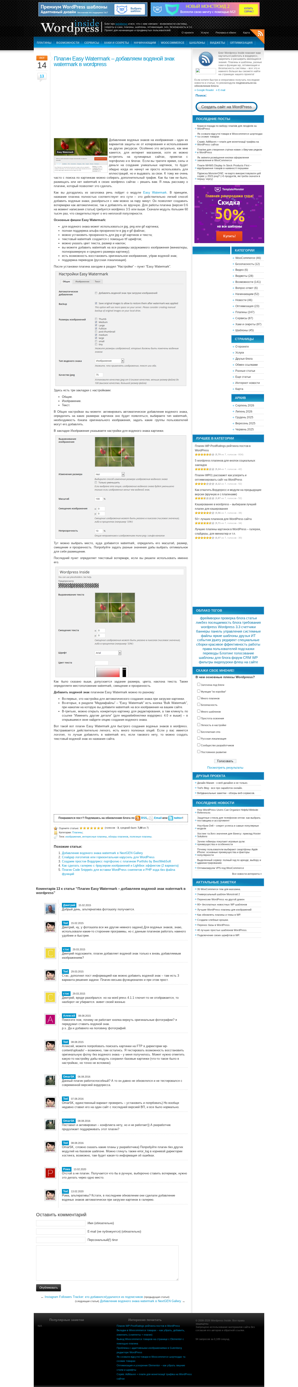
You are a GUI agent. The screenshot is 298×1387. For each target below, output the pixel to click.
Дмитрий (69, 905)
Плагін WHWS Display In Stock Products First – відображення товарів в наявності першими (224, 167)
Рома (66, 1169)
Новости (241, 300)
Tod (65, 923)
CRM (247, 658)
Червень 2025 (244, 429)
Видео (239, 269)
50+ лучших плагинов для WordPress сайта (223, 519)
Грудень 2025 (244, 417)
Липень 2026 (243, 411)
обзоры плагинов (118, 836)
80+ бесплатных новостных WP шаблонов (222, 904)
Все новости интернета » (247, 873)
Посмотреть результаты (225, 767)
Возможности (67, 42)
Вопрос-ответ (244, 288)
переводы (211, 653)
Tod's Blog (203, 788)
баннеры (203, 631)
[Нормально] (91, 828)
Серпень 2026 (244, 405)
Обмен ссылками (246, 364)
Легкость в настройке (213, 725)
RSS (144, 818)
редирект (229, 640)
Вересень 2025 (245, 423)
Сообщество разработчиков (217, 745)
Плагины (44, 42)
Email (158, 818)
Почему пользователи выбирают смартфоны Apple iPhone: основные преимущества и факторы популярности (227, 852)
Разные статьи (245, 370)
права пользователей (220, 649)
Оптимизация (241, 42)
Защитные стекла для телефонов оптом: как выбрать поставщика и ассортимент (229, 819)
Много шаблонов (211, 711)
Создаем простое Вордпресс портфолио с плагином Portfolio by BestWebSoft (116, 861)
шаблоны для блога (214, 658)
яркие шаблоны (225, 636)
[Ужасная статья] (81, 828)
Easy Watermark (155, 192)
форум (236, 658)
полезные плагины (141, 836)
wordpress (121, 23)
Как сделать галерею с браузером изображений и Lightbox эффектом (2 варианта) (120, 865)
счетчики (248, 627)
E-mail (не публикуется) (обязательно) (114, 1231)
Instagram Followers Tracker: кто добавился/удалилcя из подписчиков (94, 1297)
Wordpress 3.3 (229, 627)
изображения (73, 836)
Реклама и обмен (226, 32)
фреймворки (210, 618)
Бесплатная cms (210, 731)
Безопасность (244, 264)
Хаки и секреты (116, 42)
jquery (216, 640)
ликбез (201, 622)
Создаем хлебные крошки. (213, 919)
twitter (178, 818)
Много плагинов (210, 698)
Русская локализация (213, 738)
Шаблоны (197, 42)
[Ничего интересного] (84, 828)
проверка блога (233, 618)
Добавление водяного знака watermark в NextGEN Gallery (102, 853)
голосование (244, 653)
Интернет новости (247, 383)
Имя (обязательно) (101, 1223)
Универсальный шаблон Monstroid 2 (218, 894)
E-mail (221, 90)
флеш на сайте (246, 662)
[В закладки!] (102, 828)
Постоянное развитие (214, 752)
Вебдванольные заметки (211, 793)
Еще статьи (243, 377)
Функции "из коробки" (213, 691)
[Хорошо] (95, 828)
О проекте (188, 32)
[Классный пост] (98, 828)
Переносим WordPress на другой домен (220, 899)
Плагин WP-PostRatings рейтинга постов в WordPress (148, 1325)
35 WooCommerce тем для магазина (218, 889)
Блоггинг (226, 653)
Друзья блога (244, 358)
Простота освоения (212, 718)
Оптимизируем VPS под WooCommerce (220, 868)
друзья (244, 636)
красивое (215, 644)
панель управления (226, 631)
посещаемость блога (224, 622)
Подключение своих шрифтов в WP (218, 935)
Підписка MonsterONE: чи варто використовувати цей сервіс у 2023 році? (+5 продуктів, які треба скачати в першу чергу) (229, 176)
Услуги (205, 32)
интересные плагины (94, 836)
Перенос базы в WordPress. (213, 925)
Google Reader (205, 90)
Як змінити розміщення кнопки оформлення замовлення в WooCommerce (223, 159)
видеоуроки (223, 662)
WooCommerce (172, 42)
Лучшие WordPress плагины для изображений (224, 909)
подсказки (246, 649)
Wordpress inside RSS (257, 37)
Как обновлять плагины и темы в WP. (219, 914)
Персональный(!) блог (103, 1240)
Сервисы (91, 42)
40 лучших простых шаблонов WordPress (222, 930)
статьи (251, 618)
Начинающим (145, 42)
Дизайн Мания (205, 782)
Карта (246, 32)
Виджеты (217, 42)
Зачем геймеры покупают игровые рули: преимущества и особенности (221, 843)
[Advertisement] (121, 101)
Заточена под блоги (212, 684)
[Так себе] (88, 828)
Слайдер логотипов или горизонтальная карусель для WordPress (108, 857)
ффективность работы (242, 644)
